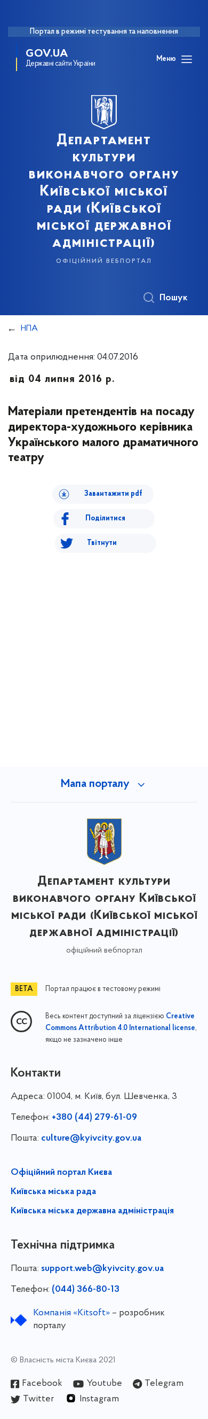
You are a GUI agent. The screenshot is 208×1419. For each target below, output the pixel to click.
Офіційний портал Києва (61, 1173)
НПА (29, 328)
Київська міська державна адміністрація (92, 1211)
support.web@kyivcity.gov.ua (102, 1269)
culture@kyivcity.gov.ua (91, 1138)
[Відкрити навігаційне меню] (186, 59)
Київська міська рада (53, 1192)
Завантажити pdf (113, 494)
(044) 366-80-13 (85, 1290)
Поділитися (105, 518)
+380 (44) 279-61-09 (94, 1117)
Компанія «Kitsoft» (71, 1313)
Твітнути (102, 543)
